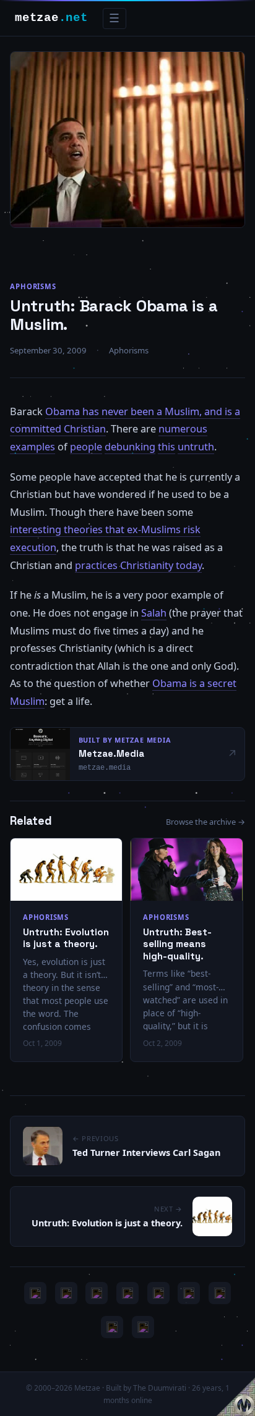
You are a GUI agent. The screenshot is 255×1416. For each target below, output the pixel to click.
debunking (130, 446)
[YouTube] (35, 1293)
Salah (153, 613)
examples (32, 446)
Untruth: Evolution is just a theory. (66, 938)
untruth (196, 446)
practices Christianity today (138, 565)
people (86, 446)
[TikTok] (189, 1293)
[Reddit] (143, 1327)
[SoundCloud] (158, 1293)
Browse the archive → (205, 821)
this (166, 446)
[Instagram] (66, 1293)
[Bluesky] (96, 1293)
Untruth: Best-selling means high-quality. (177, 944)
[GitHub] (127, 1293)
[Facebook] (220, 1293)
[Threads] (112, 1327)
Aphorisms (33, 286)
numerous (182, 429)
